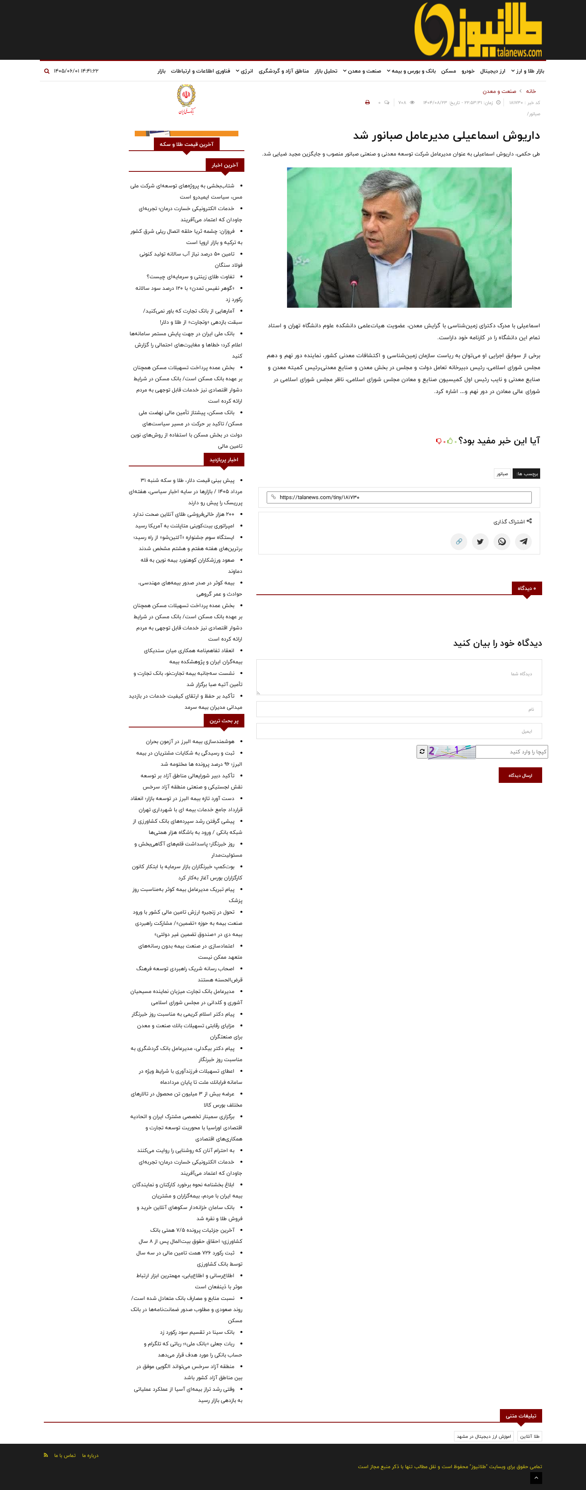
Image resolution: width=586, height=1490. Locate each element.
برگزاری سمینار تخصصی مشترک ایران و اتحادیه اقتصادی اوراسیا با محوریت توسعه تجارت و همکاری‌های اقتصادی (186, 1128)
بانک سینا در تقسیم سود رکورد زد (197, 1332)
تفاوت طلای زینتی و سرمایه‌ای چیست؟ (190, 276)
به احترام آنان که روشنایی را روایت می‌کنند (185, 1150)
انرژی (246, 71)
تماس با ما (65, 1455)
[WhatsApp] (502, 541)
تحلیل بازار (326, 71)
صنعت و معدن (363, 71)
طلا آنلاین (529, 1436)
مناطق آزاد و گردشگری (284, 71)
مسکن (448, 71)
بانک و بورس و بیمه (413, 71)
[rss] (46, 1455)
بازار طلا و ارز (529, 71)
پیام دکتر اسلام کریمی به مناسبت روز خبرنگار (183, 1014)
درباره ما (90, 1455)
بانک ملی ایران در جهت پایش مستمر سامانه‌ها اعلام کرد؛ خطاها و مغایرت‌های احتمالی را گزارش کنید (186, 345)
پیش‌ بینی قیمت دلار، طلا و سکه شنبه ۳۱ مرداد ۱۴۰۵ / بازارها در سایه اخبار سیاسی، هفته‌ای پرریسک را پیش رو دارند (185, 491)
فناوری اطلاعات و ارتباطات (200, 71)
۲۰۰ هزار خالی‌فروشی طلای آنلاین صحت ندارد (183, 514)
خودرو (468, 71)
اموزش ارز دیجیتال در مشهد (484, 1436)
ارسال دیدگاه (520, 775)
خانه (531, 91)
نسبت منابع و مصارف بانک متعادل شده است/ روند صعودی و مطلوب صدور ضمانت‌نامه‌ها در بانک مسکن (186, 1309)
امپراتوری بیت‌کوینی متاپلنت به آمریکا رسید (184, 526)
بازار (161, 71)
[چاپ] (366, 102)
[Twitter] (480, 541)
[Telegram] (523, 541)
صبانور (502, 474)
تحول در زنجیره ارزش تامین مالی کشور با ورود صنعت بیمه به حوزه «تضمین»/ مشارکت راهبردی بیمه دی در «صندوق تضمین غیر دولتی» (187, 923)
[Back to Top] (536, 1478)
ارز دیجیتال (492, 71)
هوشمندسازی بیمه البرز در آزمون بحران (190, 741)
